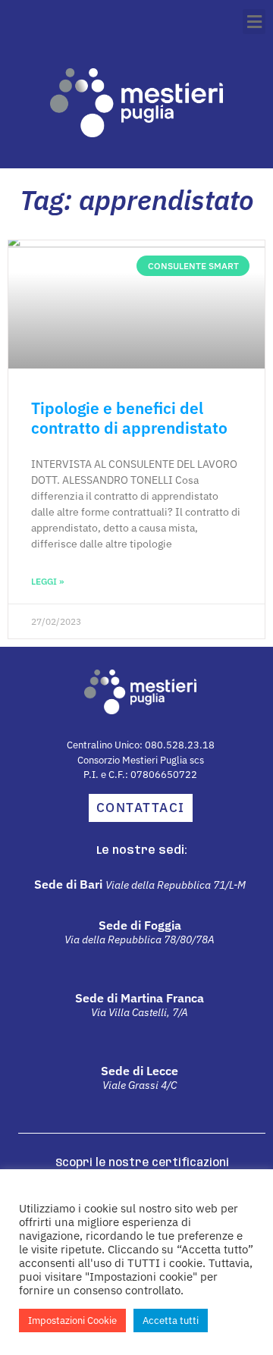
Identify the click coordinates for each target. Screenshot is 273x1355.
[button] (254, 21)
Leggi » (47, 581)
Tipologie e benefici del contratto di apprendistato (129, 417)
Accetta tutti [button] (171, 1320)
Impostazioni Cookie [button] (72, 1320)
